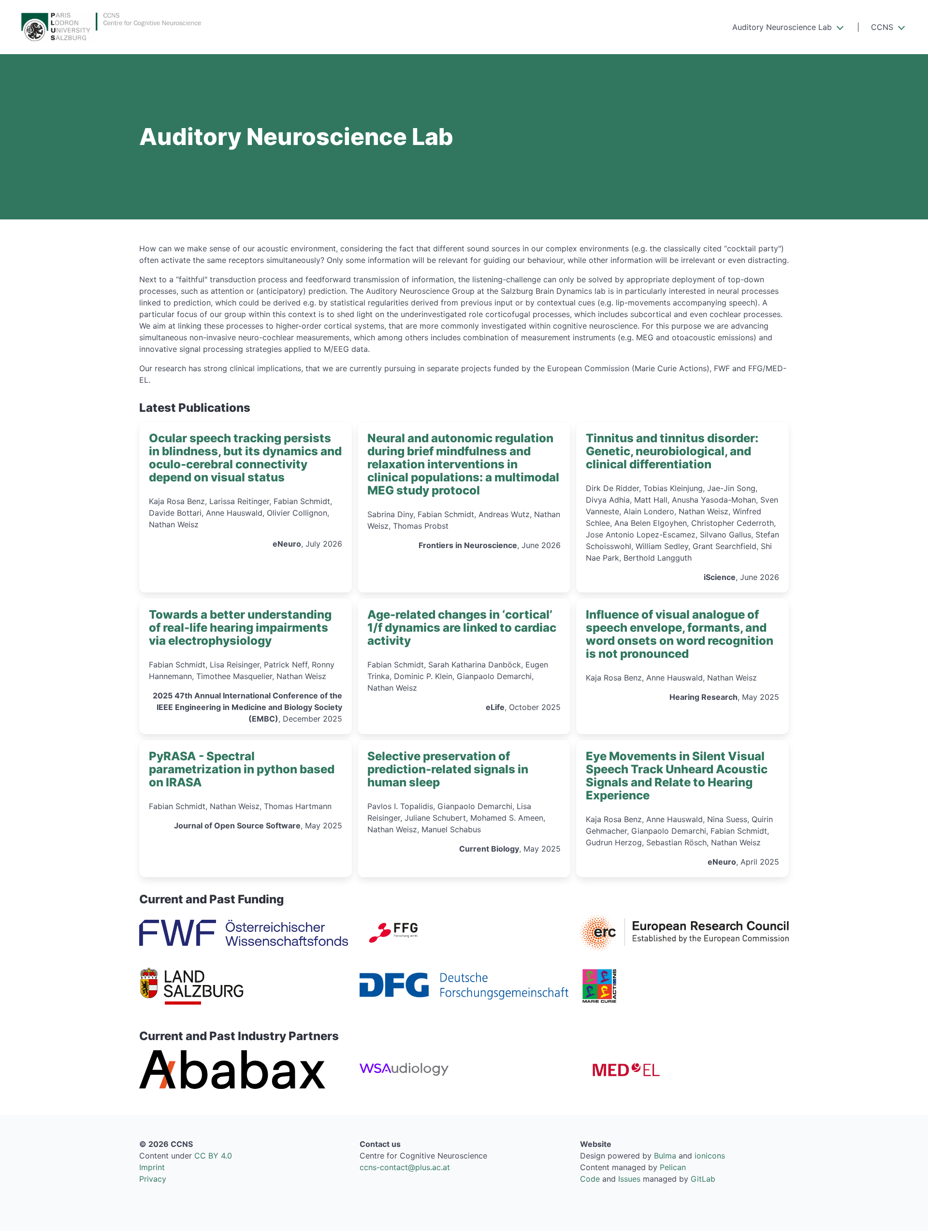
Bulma (665, 1155)
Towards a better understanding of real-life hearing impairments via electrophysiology (240, 628)
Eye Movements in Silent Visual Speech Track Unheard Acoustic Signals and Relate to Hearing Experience (677, 775)
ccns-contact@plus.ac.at (405, 1167)
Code (590, 1179)
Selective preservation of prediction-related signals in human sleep (447, 769)
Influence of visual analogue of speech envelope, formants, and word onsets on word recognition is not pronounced (679, 634)
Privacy (152, 1179)
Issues (629, 1179)
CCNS (882, 27)
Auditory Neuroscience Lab (782, 27)
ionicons (710, 1155)
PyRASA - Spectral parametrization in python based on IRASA (241, 769)
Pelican (673, 1167)
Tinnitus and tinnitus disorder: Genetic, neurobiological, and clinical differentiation (672, 451)
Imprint (152, 1167)
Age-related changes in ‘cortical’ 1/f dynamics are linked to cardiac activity (461, 628)
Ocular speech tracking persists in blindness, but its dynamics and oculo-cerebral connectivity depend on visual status (245, 457)
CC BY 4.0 (213, 1155)
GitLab (703, 1179)
